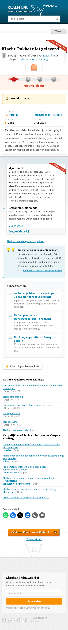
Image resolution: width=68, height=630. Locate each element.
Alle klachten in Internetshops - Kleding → (26, 497)
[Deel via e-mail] (42, 515)
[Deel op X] (20, 515)
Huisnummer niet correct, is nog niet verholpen (28, 405)
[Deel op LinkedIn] (28, 515)
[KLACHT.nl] (27, 9)
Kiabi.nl (47, 55)
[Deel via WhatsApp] (6, 515)
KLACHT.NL (15, 620)
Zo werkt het (34, 539)
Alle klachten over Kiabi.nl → (18, 430)
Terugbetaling (10, 421)
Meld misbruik (16, 226)
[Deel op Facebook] (13, 515)
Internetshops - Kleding (34, 59)
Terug (58, 31)
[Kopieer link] (35, 515)
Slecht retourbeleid (13, 396)
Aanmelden (34, 601)
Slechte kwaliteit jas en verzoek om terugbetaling (29, 489)
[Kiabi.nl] (34, 67)
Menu (51, 6)
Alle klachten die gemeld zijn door (25, 241)
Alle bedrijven (40, 618)
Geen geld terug (12, 413)
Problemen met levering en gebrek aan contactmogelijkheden (24, 468)
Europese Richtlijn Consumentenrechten (42, 270)
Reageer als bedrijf (19, 231)
